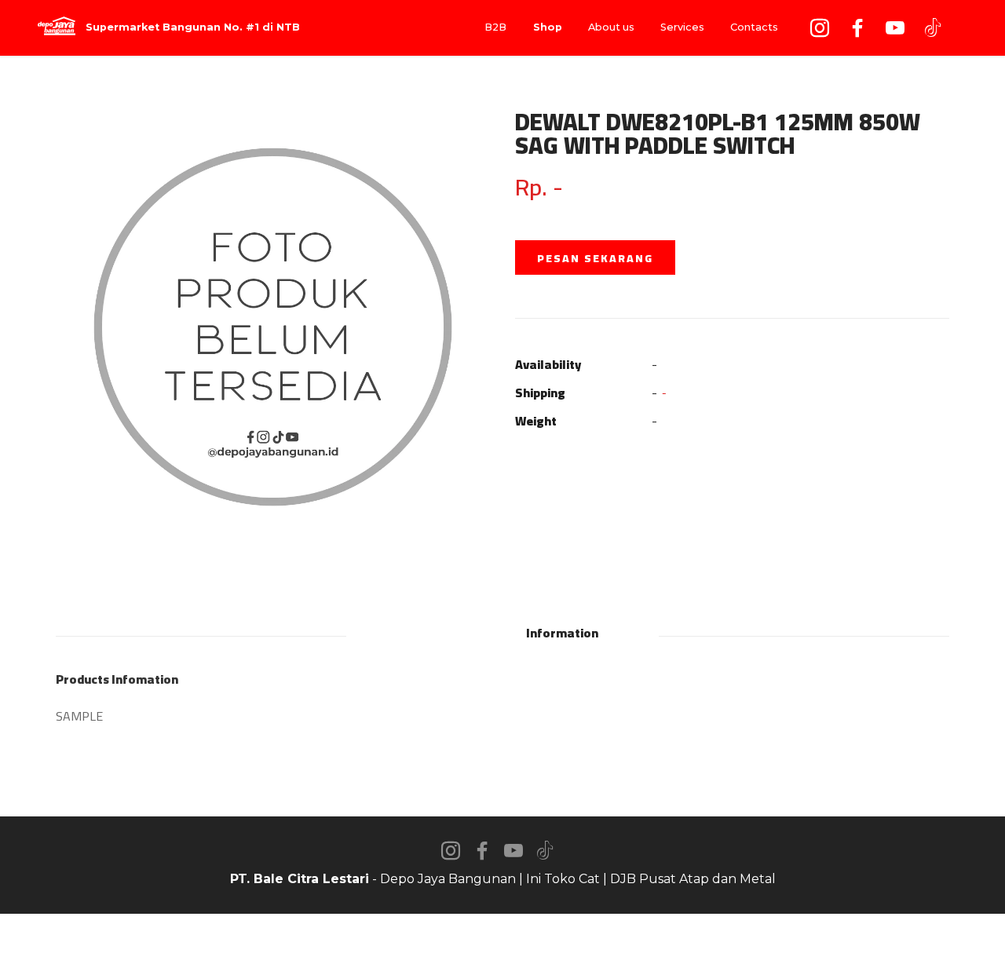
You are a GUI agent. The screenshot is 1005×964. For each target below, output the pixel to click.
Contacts (754, 27)
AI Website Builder (502, 939)
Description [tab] (441, 632)
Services (682, 27)
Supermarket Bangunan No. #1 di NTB (193, 28)
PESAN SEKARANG (595, 258)
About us (611, 27)
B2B (495, 27)
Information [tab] (562, 632)
